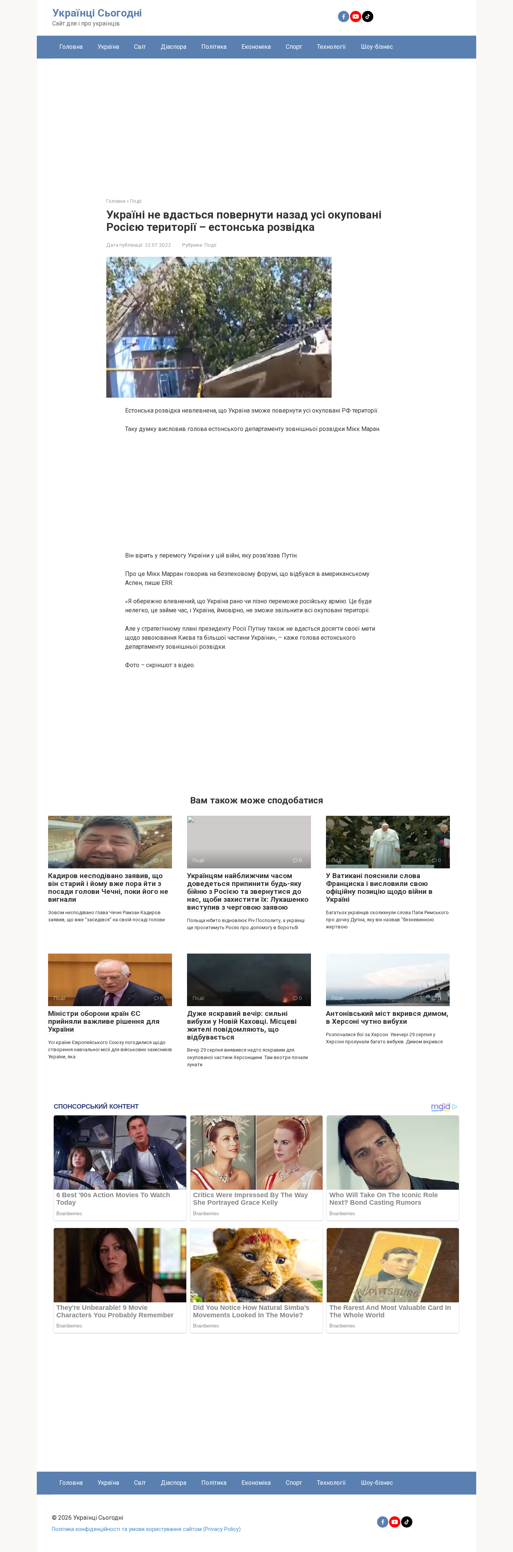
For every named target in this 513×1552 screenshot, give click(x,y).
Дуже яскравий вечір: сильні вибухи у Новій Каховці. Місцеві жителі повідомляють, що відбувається (242, 1025)
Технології (331, 46)
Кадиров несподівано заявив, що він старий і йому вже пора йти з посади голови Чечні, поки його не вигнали (108, 887)
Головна (71, 46)
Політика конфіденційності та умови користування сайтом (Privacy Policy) (146, 1529)
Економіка (256, 46)
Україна (108, 46)
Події (210, 245)
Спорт (294, 46)
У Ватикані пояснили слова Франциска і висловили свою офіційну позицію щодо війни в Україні (379, 887)
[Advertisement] (256, 122)
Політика (213, 46)
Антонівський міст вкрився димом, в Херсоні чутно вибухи (387, 1017)
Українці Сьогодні (97, 13)
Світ (140, 46)
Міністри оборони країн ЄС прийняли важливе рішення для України (104, 1021)
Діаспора (173, 46)
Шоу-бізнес (377, 46)
